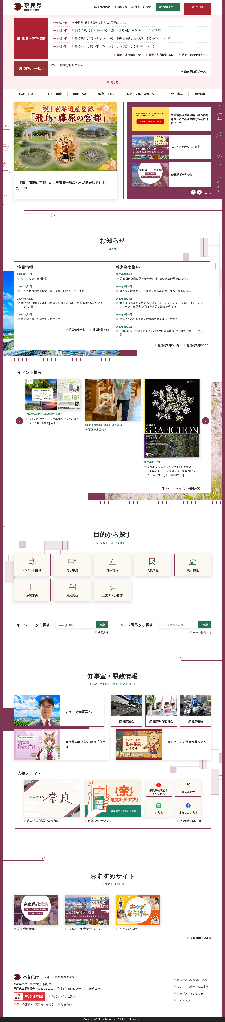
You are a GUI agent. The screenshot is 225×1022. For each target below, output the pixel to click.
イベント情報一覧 (189, 488)
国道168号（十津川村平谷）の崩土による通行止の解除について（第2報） (119, 30)
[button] (102, 7)
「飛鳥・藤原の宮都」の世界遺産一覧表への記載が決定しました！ (62, 185)
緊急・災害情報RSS (161, 54)
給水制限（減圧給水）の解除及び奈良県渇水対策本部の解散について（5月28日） (62, 304)
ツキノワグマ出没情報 (34, 278)
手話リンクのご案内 (63, 996)
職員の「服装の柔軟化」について (41, 319)
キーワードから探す (33, 625)
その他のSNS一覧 (190, 821)
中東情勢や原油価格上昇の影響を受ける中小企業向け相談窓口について (189, 119)
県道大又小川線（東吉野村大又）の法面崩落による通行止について (114, 46)
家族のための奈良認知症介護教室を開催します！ (149, 319)
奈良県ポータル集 (181, 174)
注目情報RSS (101, 329)
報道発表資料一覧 (168, 345)
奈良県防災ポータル (196, 71)
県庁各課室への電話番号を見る (35, 1004)
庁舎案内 (66, 1004)
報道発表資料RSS (197, 345)
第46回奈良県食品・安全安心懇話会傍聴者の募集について (154, 278)
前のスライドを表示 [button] (193, 192)
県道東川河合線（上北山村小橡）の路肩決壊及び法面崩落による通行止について (122, 38)
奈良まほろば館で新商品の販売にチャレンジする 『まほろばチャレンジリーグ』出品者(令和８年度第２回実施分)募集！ (161, 304)
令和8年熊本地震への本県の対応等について (101, 22)
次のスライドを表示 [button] (199, 192)
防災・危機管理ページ (195, 54)
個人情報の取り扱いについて (194, 979)
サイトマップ (185, 1000)
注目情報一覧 (77, 329)
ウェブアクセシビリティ (191, 993)
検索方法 (103, 632)
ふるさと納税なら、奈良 (185, 146)
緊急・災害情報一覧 (129, 54)
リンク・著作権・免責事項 (193, 986)
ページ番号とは (202, 632)
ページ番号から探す (136, 625)
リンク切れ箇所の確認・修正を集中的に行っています (52, 291)
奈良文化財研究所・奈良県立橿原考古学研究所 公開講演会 (155, 291)
